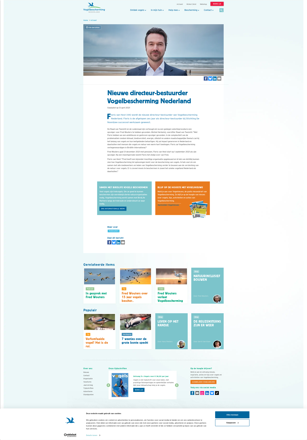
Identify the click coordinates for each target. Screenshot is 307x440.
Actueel (93, 20)
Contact (208, 10)
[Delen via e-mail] (219, 78)
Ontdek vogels (137, 10)
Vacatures (87, 382)
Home (85, 20)
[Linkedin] (207, 393)
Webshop (203, 4)
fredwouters (113, 231)
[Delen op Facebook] (206, 78)
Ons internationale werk (113, 209)
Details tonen (91, 435)
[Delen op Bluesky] (210, 78)
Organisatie (88, 379)
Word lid (139, 390)
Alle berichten (94, 27)
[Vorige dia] (108, 392)
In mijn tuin (156, 10)
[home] (94, 7)
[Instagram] (202, 393)
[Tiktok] (217, 393)
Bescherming (190, 10)
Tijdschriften (88, 388)
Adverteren (87, 391)
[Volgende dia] (177, 392)
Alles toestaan (232, 415)
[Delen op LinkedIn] (215, 78)
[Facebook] (192, 393)
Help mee (173, 10)
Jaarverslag (88, 385)
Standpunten (88, 395)
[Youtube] (197, 393)
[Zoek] (221, 10)
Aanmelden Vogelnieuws (168, 205)
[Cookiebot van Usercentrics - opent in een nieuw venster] (70, 435)
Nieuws (86, 372)
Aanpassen (231, 423)
